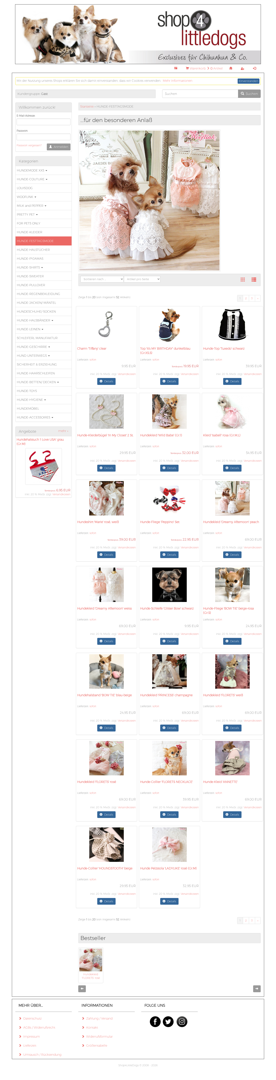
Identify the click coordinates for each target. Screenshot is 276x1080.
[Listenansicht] (254, 280)
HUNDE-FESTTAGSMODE (35, 241)
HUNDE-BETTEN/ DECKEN (37, 382)
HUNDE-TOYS (27, 391)
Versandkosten (61, 494)
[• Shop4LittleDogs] (138, 34)
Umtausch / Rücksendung (41, 1055)
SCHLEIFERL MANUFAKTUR (37, 338)
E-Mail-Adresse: (26, 115)
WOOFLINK (25, 197)
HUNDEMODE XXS (31, 170)
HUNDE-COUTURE (31, 179)
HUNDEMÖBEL (28, 408)
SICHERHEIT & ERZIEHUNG (37, 364)
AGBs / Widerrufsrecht (38, 1027)
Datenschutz (32, 1018)
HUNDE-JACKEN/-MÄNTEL (36, 303)
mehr (63, 431)
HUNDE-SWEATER (30, 276)
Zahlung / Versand (99, 1018)
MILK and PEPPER (30, 206)
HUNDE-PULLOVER (31, 285)
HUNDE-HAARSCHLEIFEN (36, 373)
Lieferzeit (29, 1046)
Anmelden (60, 146)
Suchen (251, 94)
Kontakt (91, 1027)
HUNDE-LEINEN (29, 329)
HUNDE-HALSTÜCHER (33, 250)
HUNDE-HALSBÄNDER (34, 320)
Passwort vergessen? (29, 145)
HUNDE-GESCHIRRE (32, 347)
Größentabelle (96, 1046)
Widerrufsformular (99, 1036)
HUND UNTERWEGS (32, 356)
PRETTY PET (26, 214)
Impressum (31, 1036)
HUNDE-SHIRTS (29, 267)
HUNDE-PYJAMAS (30, 259)
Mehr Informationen (177, 81)
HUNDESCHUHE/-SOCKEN (36, 311)
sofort (92, 359)
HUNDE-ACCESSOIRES (34, 417)
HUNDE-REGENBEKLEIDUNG (38, 294)
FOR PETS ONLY (28, 223)
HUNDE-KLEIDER (29, 232)
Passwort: (22, 130)
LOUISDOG (25, 188)
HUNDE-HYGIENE (30, 400)
